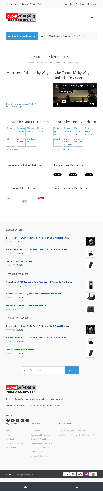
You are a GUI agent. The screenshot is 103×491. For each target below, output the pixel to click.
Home (9, 4)
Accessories (35, 430)
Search (72, 370)
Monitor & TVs (36, 452)
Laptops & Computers (40, 456)
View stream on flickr (16, 149)
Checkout (10, 439)
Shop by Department (22, 36)
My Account (91, 4)
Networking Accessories (40, 447)
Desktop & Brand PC (39, 439)
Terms (32, 4)
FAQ (39, 4)
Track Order (80, 4)
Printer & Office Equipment (41, 443)
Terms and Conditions (15, 443)
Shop (65, 4)
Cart (71, 4)
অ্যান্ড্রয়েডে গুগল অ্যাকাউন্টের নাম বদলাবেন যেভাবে (73, 430)
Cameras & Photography (41, 435)
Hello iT (11, 474)
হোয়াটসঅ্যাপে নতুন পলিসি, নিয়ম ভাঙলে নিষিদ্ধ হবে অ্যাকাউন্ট (77, 435)
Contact (25, 4)
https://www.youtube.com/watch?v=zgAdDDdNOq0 (21, 105)
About (17, 4)
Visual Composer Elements (59, 36)
